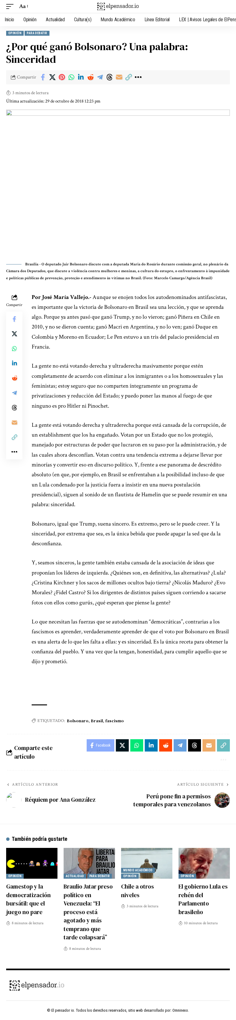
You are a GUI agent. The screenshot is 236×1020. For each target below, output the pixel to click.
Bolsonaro (77, 721)
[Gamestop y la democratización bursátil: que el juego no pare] (31, 863)
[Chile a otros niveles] (146, 863)
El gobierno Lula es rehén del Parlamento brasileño (203, 899)
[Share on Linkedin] (81, 77)
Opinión (15, 33)
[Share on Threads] (109, 77)
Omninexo (180, 1010)
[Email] (119, 77)
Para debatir (37, 33)
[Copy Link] (128, 77)
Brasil (97, 721)
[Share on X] (52, 77)
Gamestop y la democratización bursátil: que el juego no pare (28, 899)
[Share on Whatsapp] (71, 77)
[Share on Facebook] (42, 77)
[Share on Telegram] (100, 77)
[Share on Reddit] (90, 77)
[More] (138, 77)
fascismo (114, 721)
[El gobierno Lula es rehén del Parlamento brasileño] (204, 863)
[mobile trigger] (11, 6)
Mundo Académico (138, 870)
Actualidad (75, 876)
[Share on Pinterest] (61, 77)
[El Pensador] (118, 6)
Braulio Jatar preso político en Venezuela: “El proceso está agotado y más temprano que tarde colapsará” (88, 911)
